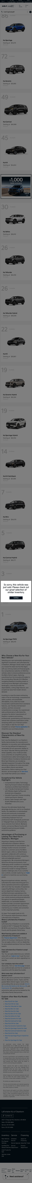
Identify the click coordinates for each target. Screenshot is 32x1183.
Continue (16, 598)
